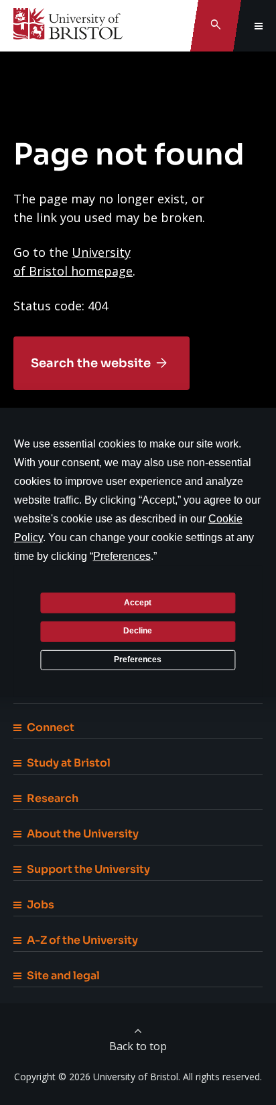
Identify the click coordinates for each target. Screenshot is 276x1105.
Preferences (137, 659)
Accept (137, 602)
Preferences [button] (122, 556)
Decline (137, 630)
